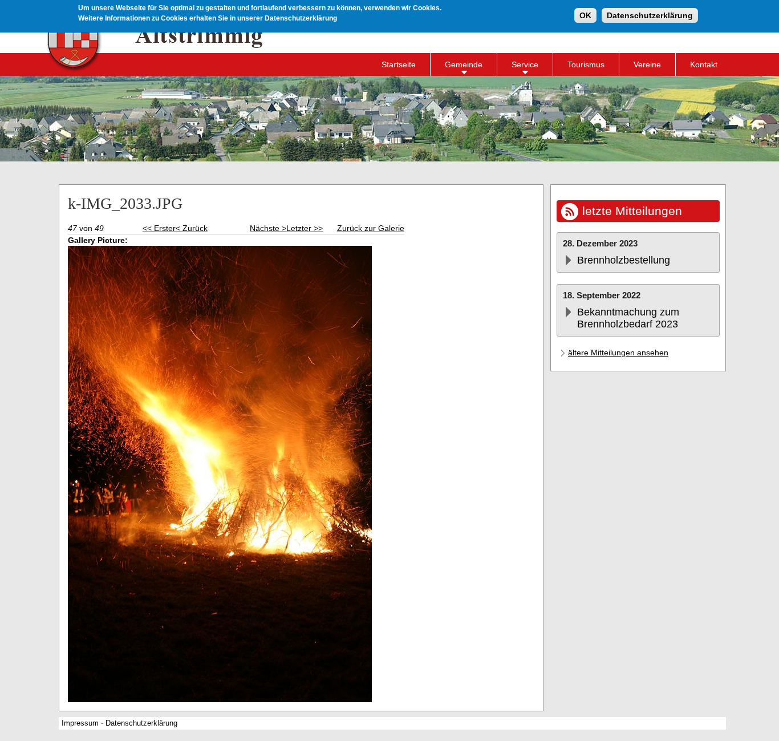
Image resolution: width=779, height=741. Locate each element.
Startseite (399, 64)
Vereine (647, 64)
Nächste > (268, 228)
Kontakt (703, 64)
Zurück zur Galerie (370, 228)
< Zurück (192, 228)
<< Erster (159, 228)
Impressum (80, 723)
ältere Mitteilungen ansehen (618, 352)
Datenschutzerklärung (650, 15)
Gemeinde (463, 64)
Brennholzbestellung (623, 260)
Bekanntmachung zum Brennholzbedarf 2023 (628, 318)
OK (585, 15)
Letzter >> (304, 228)
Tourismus (585, 64)
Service (525, 64)
